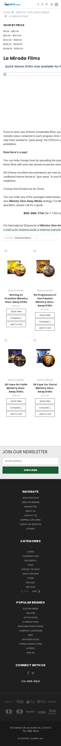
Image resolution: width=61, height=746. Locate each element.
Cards (30, 551)
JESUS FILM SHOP (30, 497)
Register (36, 524)
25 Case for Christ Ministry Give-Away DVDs (45, 388)
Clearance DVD (30, 556)
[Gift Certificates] (46, 4)
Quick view (16, 311)
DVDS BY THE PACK (30, 569)
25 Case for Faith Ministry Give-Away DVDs (16, 388)
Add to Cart (16, 324)
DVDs (30, 564)
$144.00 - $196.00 (12, 40)
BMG (30, 635)
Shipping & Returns (30, 519)
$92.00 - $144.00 (12, 35)
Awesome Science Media (30, 626)
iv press (30, 648)
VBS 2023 (30, 587)
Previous (5, 742)
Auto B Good (30, 617)
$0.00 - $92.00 (11, 31)
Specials (30, 582)
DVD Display (30, 560)
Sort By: (9, 237)
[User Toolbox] (42, 4)
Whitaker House (30, 639)
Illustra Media (30, 608)
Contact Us (30, 515)
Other (30, 578)
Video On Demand (30, 502)
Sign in (24, 524)
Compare (15, 318)
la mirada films (30, 621)
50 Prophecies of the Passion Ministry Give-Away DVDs (45, 300)
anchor (30, 613)
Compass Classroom (30, 630)
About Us (31, 511)
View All (30, 652)
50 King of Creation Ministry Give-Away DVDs (16, 298)
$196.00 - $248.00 (12, 44)
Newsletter (30, 506)
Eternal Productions (30, 643)
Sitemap (30, 528)
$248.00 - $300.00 (13, 48)
